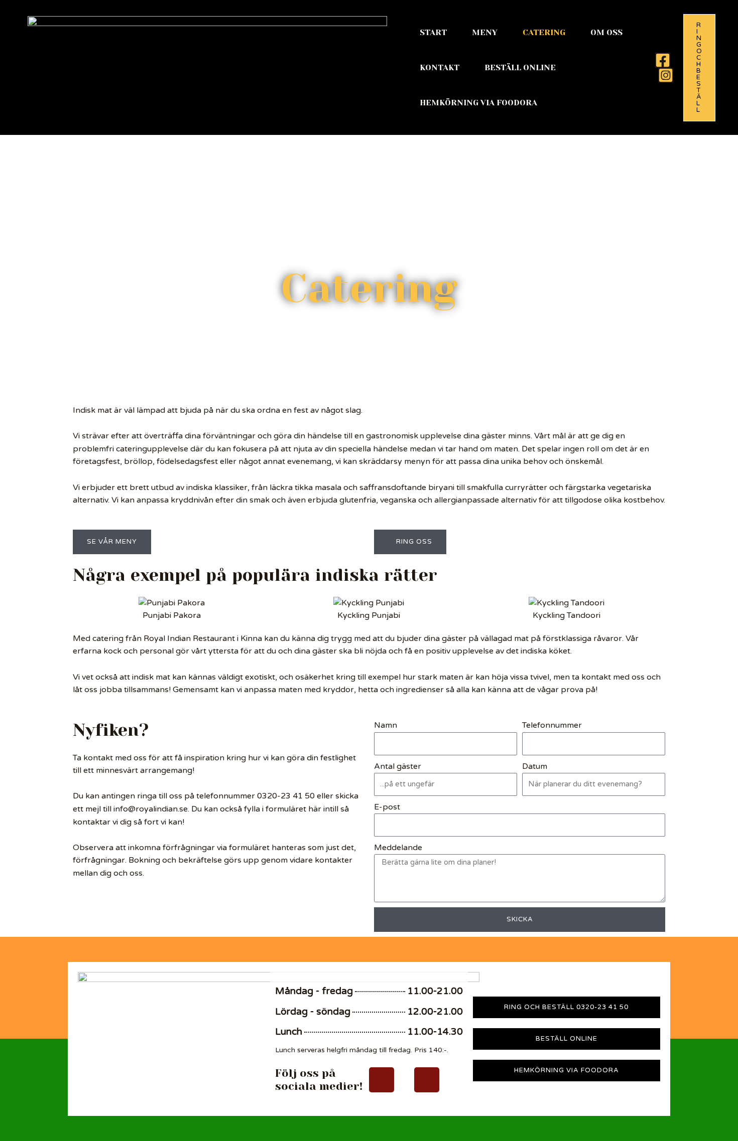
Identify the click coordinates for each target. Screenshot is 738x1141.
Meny (485, 32)
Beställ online (520, 67)
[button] (699, 67)
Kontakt (439, 67)
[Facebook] (662, 60)
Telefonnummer (552, 725)
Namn (385, 725)
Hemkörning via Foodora (478, 102)
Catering (544, 32)
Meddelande (398, 848)
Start (433, 32)
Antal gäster (397, 766)
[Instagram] (665, 75)
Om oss (606, 32)
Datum (534, 766)
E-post (387, 807)
